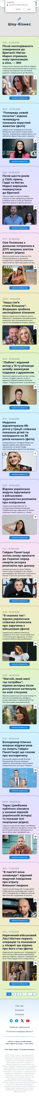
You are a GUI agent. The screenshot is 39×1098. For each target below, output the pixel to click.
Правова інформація (19, 1027)
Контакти (19, 1010)
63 (14, 994)
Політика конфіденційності (19, 1031)
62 (19, 994)
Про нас (19, 1006)
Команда (19, 1014)
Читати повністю (19, 98)
